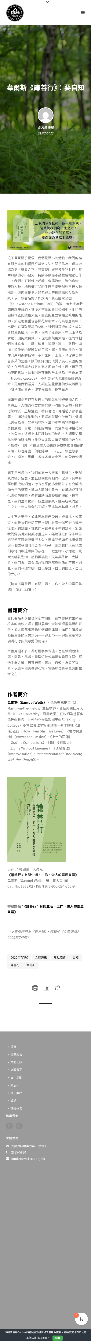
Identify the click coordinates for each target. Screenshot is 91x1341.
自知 (76, 957)
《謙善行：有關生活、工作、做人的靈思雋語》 (43, 874)
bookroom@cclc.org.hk (28, 1158)
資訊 (13, 1100)
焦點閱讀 (60, 957)
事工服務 (16, 1093)
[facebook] (9, 1126)
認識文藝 (16, 1054)
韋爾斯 (30, 965)
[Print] (34, 987)
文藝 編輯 (47, 127)
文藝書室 (16, 1069)
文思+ (14, 1085)
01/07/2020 (45, 133)
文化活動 (16, 1077)
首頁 (13, 1047)
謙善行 (15, 965)
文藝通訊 (41, 957)
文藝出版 (16, 1062)
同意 (57, 1338)
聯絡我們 (16, 1108)
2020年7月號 (19, 957)
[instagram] (19, 1126)
